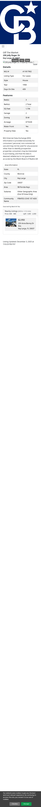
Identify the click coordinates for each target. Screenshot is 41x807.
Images (15, 60)
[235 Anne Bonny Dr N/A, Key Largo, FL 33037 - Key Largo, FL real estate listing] (11, 222)
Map (27, 60)
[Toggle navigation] (3, 46)
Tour (22, 60)
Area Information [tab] (11, 165)
